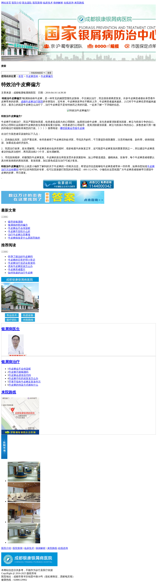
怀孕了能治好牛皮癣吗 (20, 256)
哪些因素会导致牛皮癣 (72, 128)
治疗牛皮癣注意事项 (19, 234)
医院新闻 (37, 2)
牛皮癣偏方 (47, 76)
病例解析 (58, 2)
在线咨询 (69, 2)
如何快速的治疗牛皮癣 (20, 272)
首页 (20, 76)
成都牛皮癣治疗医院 (32, 101)
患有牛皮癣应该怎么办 (20, 266)
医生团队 (27, 2)
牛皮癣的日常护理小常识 (21, 259)
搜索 (49, 73)
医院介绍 (16, 2)
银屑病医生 (10, 329)
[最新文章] (4, 217)
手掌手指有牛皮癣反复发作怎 (25, 381)
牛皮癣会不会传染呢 (19, 228)
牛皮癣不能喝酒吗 (18, 372)
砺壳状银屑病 (15, 221)
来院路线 (79, 2)
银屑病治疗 (10, 362)
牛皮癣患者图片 (16, 269)
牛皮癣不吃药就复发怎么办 (23, 378)
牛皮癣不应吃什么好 (19, 231)
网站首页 (6, 2)
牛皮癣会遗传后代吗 (20, 375)
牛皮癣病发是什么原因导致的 (24, 238)
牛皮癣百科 (32, 76)
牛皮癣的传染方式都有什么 (23, 385)
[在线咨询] (78, 32)
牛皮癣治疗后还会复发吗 (21, 263)
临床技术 (48, 2)
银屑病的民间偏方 (18, 225)
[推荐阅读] (4, 251)
